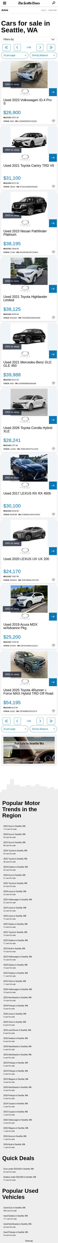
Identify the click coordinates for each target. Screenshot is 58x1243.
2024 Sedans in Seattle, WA (15, 868)
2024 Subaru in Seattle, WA (15, 966)
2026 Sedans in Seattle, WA (15, 1039)
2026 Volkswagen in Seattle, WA (17, 1121)
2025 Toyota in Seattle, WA (15, 860)
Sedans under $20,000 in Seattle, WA (19, 1178)
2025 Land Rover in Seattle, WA (17, 1031)
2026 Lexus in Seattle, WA (14, 1015)
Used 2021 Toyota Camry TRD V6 (28, 165)
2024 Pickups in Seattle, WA (15, 1007)
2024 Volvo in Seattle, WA (14, 1023)
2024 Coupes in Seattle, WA (15, 1105)
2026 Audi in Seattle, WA (14, 1145)
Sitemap (29, 1241)
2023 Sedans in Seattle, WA (15, 974)
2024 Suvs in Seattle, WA (14, 835)
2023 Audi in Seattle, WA (14, 950)
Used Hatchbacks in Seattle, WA (17, 1225)
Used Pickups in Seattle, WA (15, 1233)
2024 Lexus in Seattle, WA (14, 892)
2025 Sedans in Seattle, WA (15, 941)
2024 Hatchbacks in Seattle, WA (17, 1048)
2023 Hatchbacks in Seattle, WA (17, 999)
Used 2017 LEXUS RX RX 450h (27, 493)
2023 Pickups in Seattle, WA (15, 1064)
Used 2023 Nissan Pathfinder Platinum (25, 232)
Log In (43, 10)
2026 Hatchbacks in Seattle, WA (17, 1088)
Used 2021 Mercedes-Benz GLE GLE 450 (27, 364)
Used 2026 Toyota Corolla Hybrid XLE (27, 429)
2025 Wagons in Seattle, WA (15, 1080)
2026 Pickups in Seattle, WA (15, 1096)
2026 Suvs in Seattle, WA (14, 876)
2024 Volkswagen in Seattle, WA (17, 990)
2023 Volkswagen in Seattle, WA (17, 958)
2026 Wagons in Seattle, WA (15, 1129)
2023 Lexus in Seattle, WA (14, 909)
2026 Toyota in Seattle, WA (15, 884)
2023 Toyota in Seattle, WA (15, 933)
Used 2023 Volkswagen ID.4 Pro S (27, 101)
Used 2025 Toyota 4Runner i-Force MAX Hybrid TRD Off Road (28, 691)
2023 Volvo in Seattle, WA (14, 982)
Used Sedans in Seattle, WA (15, 1217)
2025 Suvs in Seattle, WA (14, 827)
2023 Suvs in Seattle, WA (14, 844)
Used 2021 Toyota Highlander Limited (25, 298)
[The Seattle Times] (29, 3)
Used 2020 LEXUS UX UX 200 (26, 559)
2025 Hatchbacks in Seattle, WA (17, 1056)
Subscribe (52, 10)
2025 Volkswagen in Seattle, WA (17, 901)
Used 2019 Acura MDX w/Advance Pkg (20, 626)
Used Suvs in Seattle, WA (14, 1209)
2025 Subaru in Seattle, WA (15, 925)
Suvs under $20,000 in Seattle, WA (18, 1170)
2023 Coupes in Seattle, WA (15, 1113)
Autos (4, 10)
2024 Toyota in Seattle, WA (15, 852)
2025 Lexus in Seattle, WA (14, 917)
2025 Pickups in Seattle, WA (15, 1072)
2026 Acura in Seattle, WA (14, 1137)
